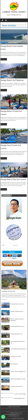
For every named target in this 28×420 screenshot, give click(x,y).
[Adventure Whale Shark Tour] (5, 312)
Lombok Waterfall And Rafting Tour (18, 349)
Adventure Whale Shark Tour (16, 311)
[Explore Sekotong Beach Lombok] (5, 380)
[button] (3, 417)
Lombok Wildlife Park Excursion (17, 326)
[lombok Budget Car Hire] (7, 397)
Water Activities (4, 42)
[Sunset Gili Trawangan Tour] (5, 387)
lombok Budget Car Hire (19, 398)
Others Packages (5, 287)
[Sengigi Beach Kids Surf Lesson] (14, 170)
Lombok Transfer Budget (20, 393)
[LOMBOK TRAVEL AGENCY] (2, 20)
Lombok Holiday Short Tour (16, 334)
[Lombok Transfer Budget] (7, 393)
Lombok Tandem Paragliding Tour (18, 371)
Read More (3, 299)
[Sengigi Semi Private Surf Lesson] (14, 135)
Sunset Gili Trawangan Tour (16, 386)
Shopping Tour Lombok (15, 356)
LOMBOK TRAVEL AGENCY (14, 12)
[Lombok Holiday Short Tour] (5, 335)
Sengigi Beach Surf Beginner (12, 80)
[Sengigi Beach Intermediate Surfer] (14, 36)
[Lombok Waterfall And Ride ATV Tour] (5, 342)
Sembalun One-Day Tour (8, 291)
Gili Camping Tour (14, 364)
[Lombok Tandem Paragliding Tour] (5, 372)
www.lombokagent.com (14, 415)
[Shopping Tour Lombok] (5, 357)
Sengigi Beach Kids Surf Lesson (13, 179)
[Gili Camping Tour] (5, 365)
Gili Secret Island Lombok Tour (17, 304)
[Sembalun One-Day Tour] (14, 279)
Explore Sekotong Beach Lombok (17, 379)
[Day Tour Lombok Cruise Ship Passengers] (5, 320)
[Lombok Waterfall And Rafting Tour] (5, 350)
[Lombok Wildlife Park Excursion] (5, 327)
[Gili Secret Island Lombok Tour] (5, 305)
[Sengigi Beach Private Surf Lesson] (14, 101)
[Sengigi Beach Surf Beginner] (14, 70)
